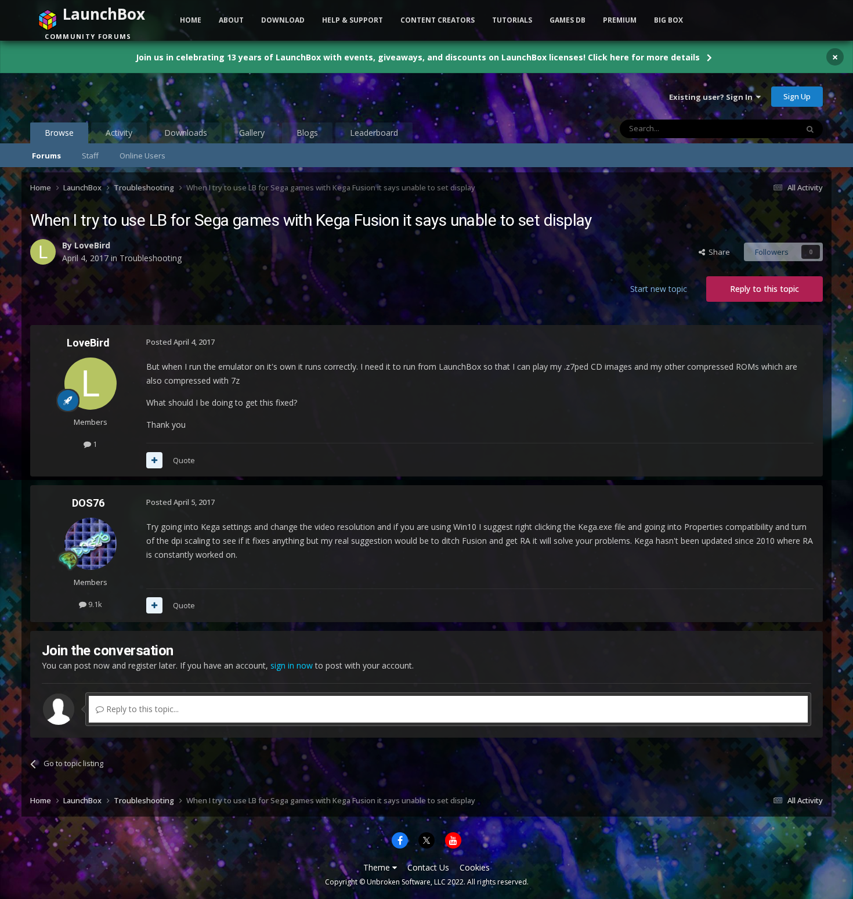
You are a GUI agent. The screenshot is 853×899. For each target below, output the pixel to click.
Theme (377, 867)
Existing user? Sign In (712, 97)
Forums (46, 155)
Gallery (252, 132)
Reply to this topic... (141, 708)
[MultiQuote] (154, 460)
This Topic (765, 128)
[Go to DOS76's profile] (90, 544)
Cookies (475, 867)
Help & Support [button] (352, 20)
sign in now (291, 665)
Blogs (307, 132)
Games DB (567, 20)
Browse (59, 132)
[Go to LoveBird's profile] (43, 252)
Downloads (185, 132)
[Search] (810, 129)
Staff (90, 155)
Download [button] (283, 20)
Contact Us (428, 867)
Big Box (668, 20)
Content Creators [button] (437, 20)
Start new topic (658, 288)
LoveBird (92, 245)
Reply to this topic (764, 288)
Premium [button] (620, 20)
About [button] (231, 20)
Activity (119, 132)
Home (190, 20)
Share (717, 252)
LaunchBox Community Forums (123, 96)
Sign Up (797, 96)
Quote (184, 460)
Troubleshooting (151, 257)
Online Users (142, 155)
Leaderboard (374, 132)
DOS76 (88, 503)
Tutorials (512, 20)
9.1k (94, 604)
